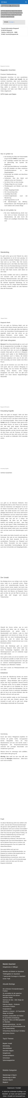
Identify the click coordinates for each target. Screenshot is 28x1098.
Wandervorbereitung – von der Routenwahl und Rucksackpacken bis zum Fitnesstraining (14, 1026)
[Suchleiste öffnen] (26, 2)
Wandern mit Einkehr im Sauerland (13, 971)
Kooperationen (7, 1009)
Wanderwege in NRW (9, 1077)
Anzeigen (11, 22)
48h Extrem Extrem (8, 1033)
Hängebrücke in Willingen (10, 967)
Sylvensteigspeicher (9, 1060)
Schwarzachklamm (8, 1055)
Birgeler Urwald (7, 1043)
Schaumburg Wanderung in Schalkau (14, 1031)
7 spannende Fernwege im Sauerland (14, 976)
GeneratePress (20, 1096)
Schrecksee (6, 1058)
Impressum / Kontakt (14, 1088)
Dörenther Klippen (8, 1050)
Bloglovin (5, 1082)
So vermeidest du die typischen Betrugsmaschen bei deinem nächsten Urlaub (12, 995)
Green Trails (6, 978)
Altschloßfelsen (7, 1048)
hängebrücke (7, 1053)
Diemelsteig (6, 1046)
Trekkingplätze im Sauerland (11, 974)
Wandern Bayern (8, 1080)
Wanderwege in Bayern (10, 1075)
